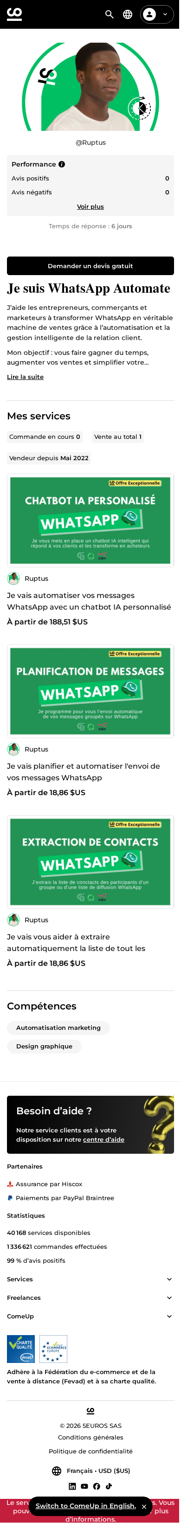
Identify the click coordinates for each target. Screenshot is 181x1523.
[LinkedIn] (72, 1486)
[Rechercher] (109, 14)
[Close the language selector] (144, 1506)
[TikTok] (109, 1486)
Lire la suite (25, 376)
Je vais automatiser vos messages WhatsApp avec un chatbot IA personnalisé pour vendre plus (89, 607)
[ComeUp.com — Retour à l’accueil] (14, 14)
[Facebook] (96, 1486)
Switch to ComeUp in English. (86, 1506)
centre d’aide (103, 1139)
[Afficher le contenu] (169, 1279)
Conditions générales (90, 1437)
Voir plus (90, 206)
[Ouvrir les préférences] (127, 14)
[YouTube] (84, 1486)
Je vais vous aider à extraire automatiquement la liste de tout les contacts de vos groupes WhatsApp (76, 948)
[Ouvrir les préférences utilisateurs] (165, 14)
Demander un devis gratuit (90, 266)
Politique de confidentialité (91, 1451)
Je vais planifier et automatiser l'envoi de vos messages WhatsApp (83, 772)
